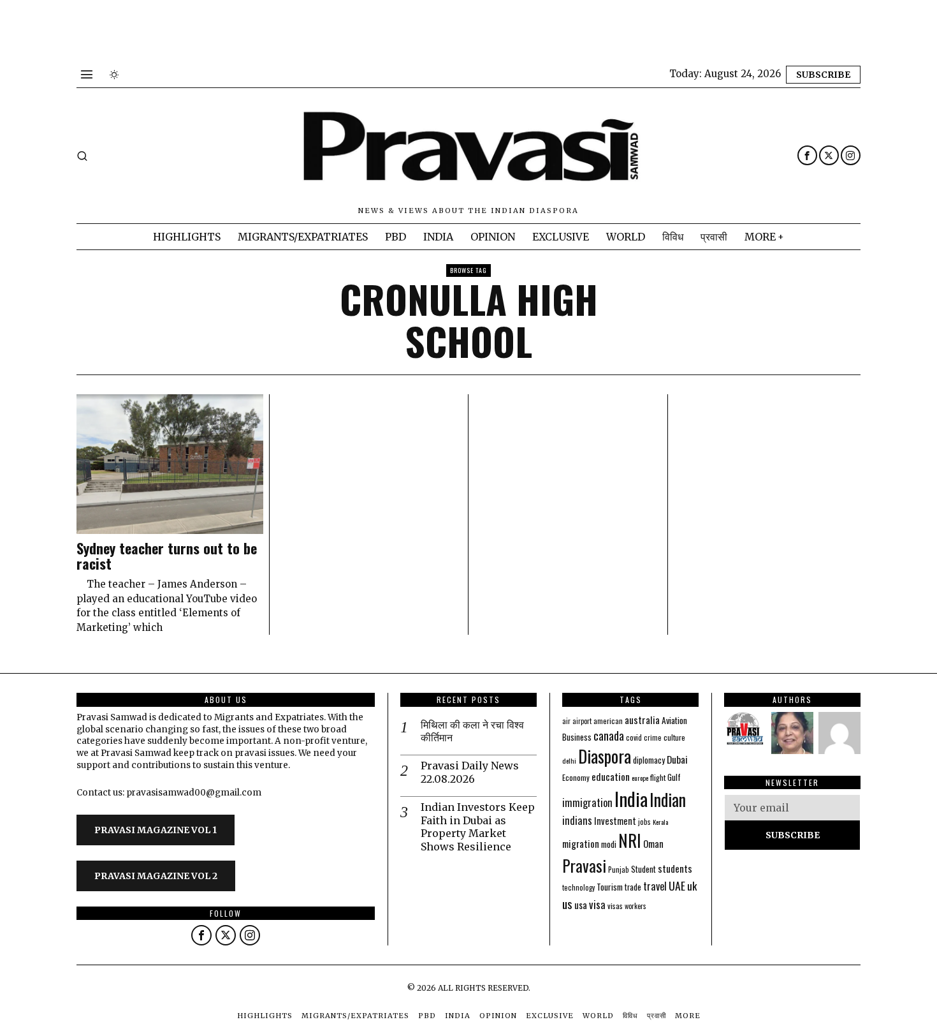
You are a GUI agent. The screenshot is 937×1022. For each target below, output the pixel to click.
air (566, 721)
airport (582, 721)
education (611, 776)
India (631, 798)
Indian (668, 799)
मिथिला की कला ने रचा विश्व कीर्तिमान (472, 731)
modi (608, 844)
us (567, 903)
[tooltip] (807, 155)
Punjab (618, 869)
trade (633, 887)
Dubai (677, 759)
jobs (644, 822)
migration (580, 843)
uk (692, 886)
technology (578, 887)
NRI (629, 840)
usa (580, 905)
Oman (653, 843)
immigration (587, 802)
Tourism (610, 886)
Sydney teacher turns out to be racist (166, 555)
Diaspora (604, 756)
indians (577, 820)
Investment (615, 820)
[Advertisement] (232, 28)
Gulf (674, 777)
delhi (569, 760)
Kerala (660, 822)
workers (635, 906)
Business (577, 736)
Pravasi (584, 865)
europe (640, 778)
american (608, 720)
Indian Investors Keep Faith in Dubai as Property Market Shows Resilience (478, 827)
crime (653, 737)
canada (608, 735)
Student (643, 869)
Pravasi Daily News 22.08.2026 (470, 772)
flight (657, 777)
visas (615, 905)
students (675, 868)
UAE (677, 885)
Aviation (674, 720)
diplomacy (649, 760)
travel (655, 886)
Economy (576, 777)
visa (597, 904)
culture (674, 737)
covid (634, 737)
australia (642, 719)
